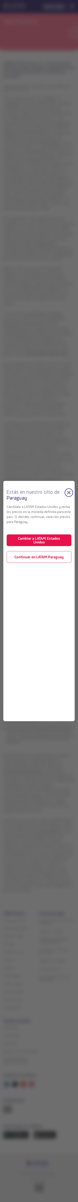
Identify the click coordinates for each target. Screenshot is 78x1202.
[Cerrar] (69, 492)
